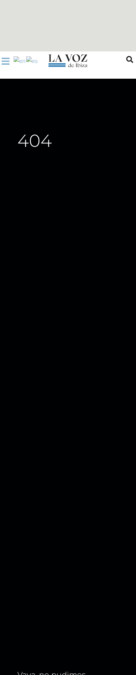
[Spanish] (32, 60)
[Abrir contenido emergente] (5, 61)
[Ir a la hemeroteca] (129, 59)
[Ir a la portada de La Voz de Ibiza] (68, 60)
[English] (20, 60)
